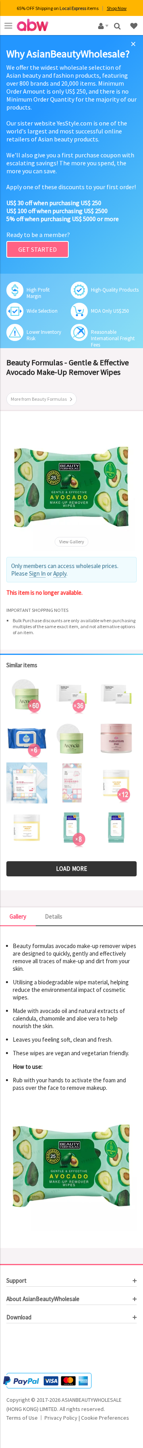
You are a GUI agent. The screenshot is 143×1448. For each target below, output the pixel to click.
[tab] (71, 1281)
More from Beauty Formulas (39, 399)
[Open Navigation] (8, 25)
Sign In (37, 573)
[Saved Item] (134, 25)
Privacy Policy (60, 1417)
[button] (30, 1349)
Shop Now (117, 8)
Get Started (37, 249)
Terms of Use (22, 1417)
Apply (59, 573)
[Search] (118, 25)
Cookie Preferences (105, 1417)
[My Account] (102, 25)
